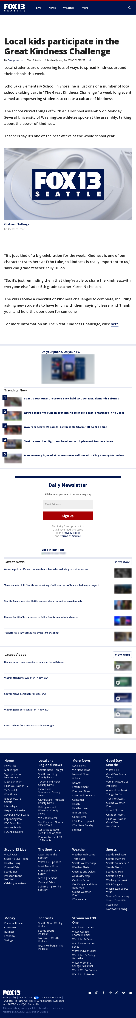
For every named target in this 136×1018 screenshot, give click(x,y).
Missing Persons (47, 878)
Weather (79, 849)
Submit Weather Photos (115, 804)
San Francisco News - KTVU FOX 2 (50, 823)
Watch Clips (11, 854)
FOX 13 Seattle (34, 60)
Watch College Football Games (81, 933)
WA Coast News (47, 818)
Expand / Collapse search (130, 8)
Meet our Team (13, 781)
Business (9, 931)
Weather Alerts (80, 867)
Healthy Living (80, 808)
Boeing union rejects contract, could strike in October (34, 662)
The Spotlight (49, 849)
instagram (97, 993)
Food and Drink (81, 791)
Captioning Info (13, 819)
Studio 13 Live (15, 849)
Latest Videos (15, 654)
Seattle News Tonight (50, 770)
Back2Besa (112, 826)
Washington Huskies (117, 880)
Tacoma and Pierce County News (49, 783)
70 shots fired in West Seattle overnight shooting (31, 632)
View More (122, 562)
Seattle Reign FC (115, 876)
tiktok (110, 993)
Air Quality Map (81, 876)
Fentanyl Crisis (46, 882)
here (114, 324)
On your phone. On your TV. (60, 352)
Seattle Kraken (114, 871)
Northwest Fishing (116, 909)
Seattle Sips (11, 871)
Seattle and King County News (47, 775)
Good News (79, 816)
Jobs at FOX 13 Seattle (12, 800)
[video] (123, 666)
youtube (90, 993)
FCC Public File (12, 823)
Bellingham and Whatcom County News (48, 810)
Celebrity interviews (15, 883)
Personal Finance (14, 923)
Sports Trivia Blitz (116, 900)
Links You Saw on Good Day (116, 820)
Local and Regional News (50, 762)
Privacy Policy (72, 532)
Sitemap (77, 829)
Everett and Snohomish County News (49, 792)
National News (80, 774)
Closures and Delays (84, 871)
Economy (9, 936)
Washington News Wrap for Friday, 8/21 (26, 677)
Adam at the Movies (117, 790)
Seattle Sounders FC (117, 863)
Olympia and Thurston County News (51, 801)
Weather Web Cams (83, 854)
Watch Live (112, 770)
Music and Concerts (83, 795)
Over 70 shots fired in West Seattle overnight (29, 725)
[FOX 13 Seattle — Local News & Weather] (16, 7)
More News (81, 760)
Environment (79, 812)
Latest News (14, 562)
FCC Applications (13, 831)
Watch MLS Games (83, 974)
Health (76, 804)
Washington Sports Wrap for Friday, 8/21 (27, 709)
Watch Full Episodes (49, 862)
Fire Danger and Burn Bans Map (84, 886)
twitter (123, 993)
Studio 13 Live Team (16, 858)
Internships (10, 806)
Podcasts (45, 918)
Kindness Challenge (16, 224)
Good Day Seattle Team (116, 775)
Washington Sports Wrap (117, 890)
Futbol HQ (112, 904)
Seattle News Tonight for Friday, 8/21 (25, 693)
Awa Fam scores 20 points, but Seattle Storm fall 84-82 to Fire (65, 427)
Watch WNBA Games (84, 970)
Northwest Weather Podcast (49, 939)
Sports (111, 849)
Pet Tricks (112, 786)
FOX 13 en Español (83, 821)
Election (76, 782)
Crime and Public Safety (47, 872)
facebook (103, 993)
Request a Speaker (15, 810)
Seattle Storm (114, 867)
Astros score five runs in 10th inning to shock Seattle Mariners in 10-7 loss (74, 412)
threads (117, 993)
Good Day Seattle (114, 762)
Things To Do (114, 794)
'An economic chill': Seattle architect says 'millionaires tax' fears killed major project (51, 585)
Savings (8, 940)
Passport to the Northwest (13, 877)
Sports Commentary (117, 896)
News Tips (10, 765)
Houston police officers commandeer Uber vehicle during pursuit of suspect (46, 569)
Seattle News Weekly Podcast (50, 924)
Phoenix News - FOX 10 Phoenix (50, 838)
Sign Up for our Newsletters (13, 775)
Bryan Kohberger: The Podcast (50, 947)
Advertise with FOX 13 (16, 814)
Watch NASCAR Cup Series (83, 945)
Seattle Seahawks (116, 854)
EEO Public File (12, 827)
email (130, 993)
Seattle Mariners (115, 858)
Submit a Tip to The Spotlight (49, 888)
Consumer (78, 799)
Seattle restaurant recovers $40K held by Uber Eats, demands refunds (71, 398)
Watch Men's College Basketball (84, 956)
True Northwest (115, 798)
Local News (79, 765)
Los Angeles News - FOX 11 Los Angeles (49, 831)
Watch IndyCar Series (84, 951)
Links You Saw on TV (16, 786)
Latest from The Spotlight (47, 856)
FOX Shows (10, 794)
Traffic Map (79, 858)
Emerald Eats (11, 867)
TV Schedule (11, 790)
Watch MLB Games (83, 939)
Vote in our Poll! (52, 550)
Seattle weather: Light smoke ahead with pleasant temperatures (68, 441)
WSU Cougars (114, 884)
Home (9, 760)
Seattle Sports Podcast (46, 932)
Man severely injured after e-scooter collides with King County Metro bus (74, 455)
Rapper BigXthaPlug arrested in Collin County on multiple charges (41, 617)
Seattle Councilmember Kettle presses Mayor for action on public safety (44, 601)
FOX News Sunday (82, 825)
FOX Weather (79, 899)
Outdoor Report (115, 814)
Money (9, 918)
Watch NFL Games (83, 927)
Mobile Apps (11, 770)
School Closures (115, 810)
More (85, 7)
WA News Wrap (81, 770)
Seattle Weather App (84, 863)
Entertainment (80, 787)
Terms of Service (70, 536)
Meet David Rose (48, 866)
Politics (76, 778)
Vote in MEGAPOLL (117, 781)
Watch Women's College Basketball (82, 964)
